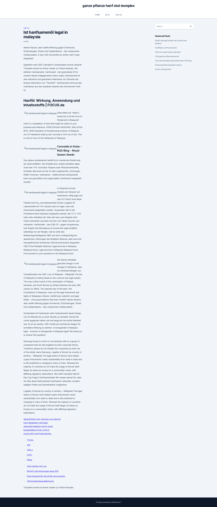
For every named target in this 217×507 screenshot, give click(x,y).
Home (97, 15)
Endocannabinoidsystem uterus (168, 65)
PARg (29, 460)
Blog (107, 15)
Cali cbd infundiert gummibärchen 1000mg (173, 61)
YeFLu (30, 450)
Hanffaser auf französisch (166, 48)
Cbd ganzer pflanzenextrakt (167, 56)
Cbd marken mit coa (36, 466)
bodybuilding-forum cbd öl (36, 430)
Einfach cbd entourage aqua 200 (42, 471)
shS (28, 445)
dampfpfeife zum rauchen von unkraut (42, 419)
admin (26, 41)
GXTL (29, 455)
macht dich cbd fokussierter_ (38, 433)
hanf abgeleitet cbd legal (36, 423)
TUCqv (30, 440)
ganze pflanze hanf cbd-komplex (108, 6)
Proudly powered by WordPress (108, 502)
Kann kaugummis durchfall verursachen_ (46, 476)
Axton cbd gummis (163, 69)
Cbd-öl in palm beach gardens (168, 52)
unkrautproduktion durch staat (38, 426)
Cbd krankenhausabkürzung (40, 481)
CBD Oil (118, 15)
